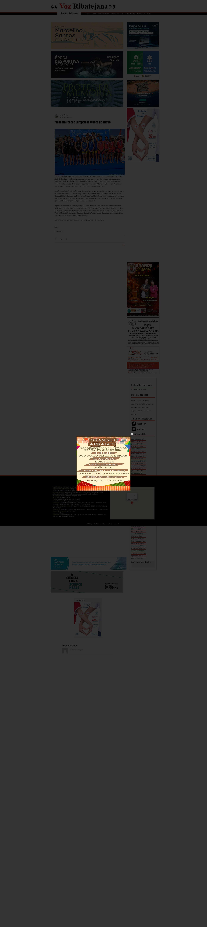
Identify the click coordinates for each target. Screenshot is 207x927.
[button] (131, 434)
